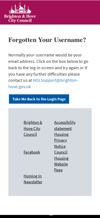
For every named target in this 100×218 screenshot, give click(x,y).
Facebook (32, 152)
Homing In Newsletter (33, 178)
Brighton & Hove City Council (33, 128)
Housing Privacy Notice (61, 140)
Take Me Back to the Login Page (39, 98)
